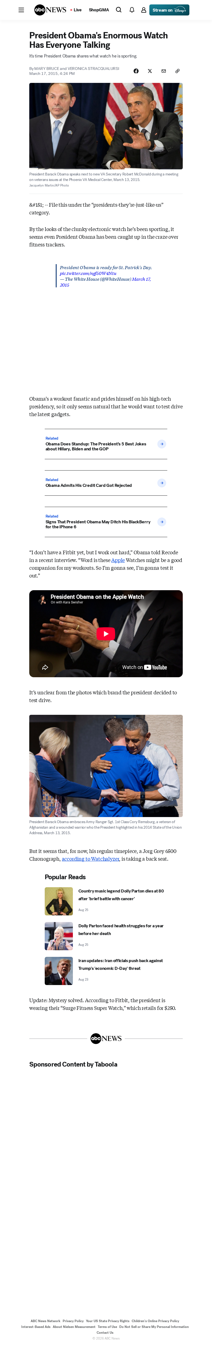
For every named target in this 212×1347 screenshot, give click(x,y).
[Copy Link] (177, 71)
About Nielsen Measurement (74, 1327)
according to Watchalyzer (90, 858)
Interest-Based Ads (36, 1327)
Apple (118, 559)
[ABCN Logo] (50, 10)
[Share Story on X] (150, 71)
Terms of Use (107, 1327)
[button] (21, 9)
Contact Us (105, 1332)
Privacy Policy (73, 1321)
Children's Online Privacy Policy (155, 1321)
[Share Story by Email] (163, 71)
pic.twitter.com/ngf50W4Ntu (88, 273)
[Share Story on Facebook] (136, 71)
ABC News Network (45, 1321)
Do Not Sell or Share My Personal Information (154, 1327)
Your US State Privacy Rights (107, 1321)
